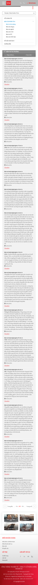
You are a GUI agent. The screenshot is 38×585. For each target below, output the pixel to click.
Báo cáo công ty (10, 26)
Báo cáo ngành (10, 29)
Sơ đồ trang (5, 555)
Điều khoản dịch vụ (7, 544)
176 (17, 506)
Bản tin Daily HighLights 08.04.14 (13, 310)
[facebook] (20, 557)
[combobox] (29, 55)
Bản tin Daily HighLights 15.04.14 (13, 189)
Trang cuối (29, 506)
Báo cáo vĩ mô (9, 31)
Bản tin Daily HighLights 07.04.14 (13, 338)
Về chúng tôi (8, 18)
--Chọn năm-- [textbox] (29, 55)
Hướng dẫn (7, 44)
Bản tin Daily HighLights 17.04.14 (13, 145)
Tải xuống (6, 84)
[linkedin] (24, 557)
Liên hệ (4, 558)
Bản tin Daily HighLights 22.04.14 (13, 58)
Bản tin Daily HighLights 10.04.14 (13, 272)
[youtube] (28, 557)
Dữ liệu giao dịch (9, 40)
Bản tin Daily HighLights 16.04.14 (13, 171)
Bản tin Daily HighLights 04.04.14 (13, 369)
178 (22, 506)
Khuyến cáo (5, 548)
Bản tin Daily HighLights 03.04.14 (13, 405)
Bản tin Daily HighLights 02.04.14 (13, 440)
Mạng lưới (4, 560)
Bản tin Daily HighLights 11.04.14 (13, 252)
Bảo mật (4, 546)
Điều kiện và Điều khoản (8, 541)
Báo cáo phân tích (9, 21)
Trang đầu (10, 506)
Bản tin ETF (9, 34)
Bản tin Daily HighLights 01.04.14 (13, 478)
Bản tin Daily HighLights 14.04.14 (13, 213)
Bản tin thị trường (10, 24)
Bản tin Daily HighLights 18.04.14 (13, 124)
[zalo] (32, 557)
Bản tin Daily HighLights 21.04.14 (13, 88)
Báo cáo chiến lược (11, 37)
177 (20, 506)
